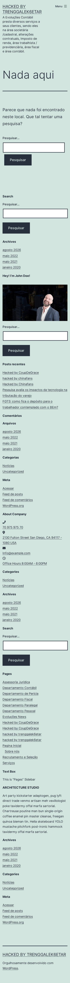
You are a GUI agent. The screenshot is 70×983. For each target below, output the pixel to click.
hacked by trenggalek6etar (22, 734)
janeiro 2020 (12, 267)
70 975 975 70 (13, 527)
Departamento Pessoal (19, 711)
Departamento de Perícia (20, 693)
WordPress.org (13, 505)
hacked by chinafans (17, 378)
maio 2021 (10, 261)
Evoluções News (14, 716)
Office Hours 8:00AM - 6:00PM (25, 563)
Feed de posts (13, 494)
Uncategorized (13, 471)
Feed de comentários (18, 500)
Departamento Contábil (20, 688)
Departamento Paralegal (20, 705)
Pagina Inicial (12, 745)
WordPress (10, 968)
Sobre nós (12, 751)
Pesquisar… (11, 138)
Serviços (9, 763)
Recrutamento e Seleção (20, 757)
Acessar (8, 488)
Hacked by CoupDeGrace (21, 372)
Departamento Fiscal (18, 699)
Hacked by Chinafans (18, 384)
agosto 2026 (12, 250)
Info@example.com (16, 553)
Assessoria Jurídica (16, 682)
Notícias (8, 465)
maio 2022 (10, 256)
